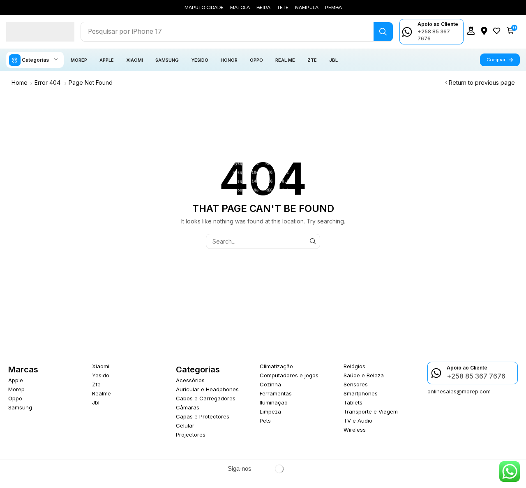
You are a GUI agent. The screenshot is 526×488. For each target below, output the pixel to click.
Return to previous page (482, 82)
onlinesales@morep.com (459, 391)
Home (20, 82)
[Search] (383, 31)
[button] (471, 30)
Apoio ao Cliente (438, 24)
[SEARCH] (312, 241)
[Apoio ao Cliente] (407, 31)
